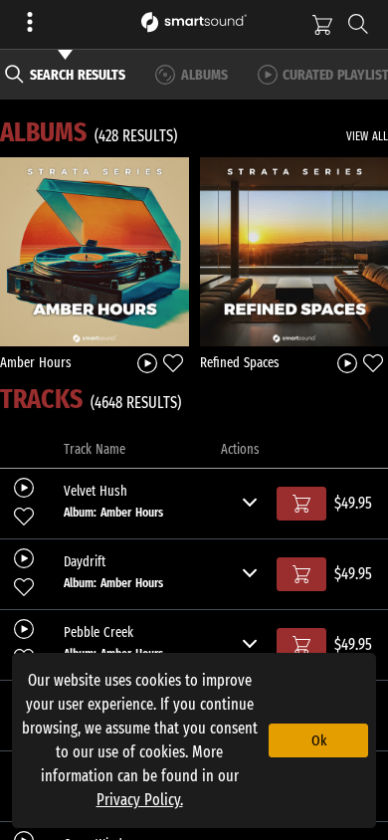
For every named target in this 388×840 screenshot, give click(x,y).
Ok (318, 740)
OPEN (95, 251)
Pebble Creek (98, 633)
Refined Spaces (240, 362)
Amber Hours (36, 362)
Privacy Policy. (140, 799)
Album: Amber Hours (113, 512)
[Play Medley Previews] (147, 361)
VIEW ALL (367, 136)
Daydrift (84, 562)
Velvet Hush (95, 492)
